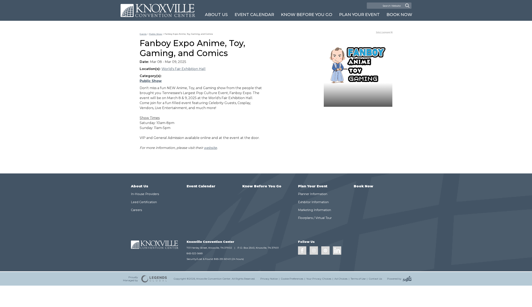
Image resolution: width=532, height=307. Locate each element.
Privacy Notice (269, 278)
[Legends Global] (154, 279)
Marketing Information (314, 210)
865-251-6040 (222, 258)
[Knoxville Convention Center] (158, 10)
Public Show (155, 34)
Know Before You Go (306, 14)
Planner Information (312, 194)
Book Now (399, 14)
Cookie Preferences (292, 278)
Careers (136, 210)
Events (143, 34)
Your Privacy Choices (318, 278)
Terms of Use (358, 278)
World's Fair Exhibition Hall (183, 69)
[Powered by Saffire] (407, 279)
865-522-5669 (195, 253)
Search (407, 5)
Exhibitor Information (313, 202)
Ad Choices (340, 278)
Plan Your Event (359, 14)
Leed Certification (144, 202)
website (210, 148)
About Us (216, 14)
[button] (358, 72)
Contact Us (375, 278)
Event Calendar (254, 14)
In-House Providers (145, 194)
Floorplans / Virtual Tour (315, 218)
